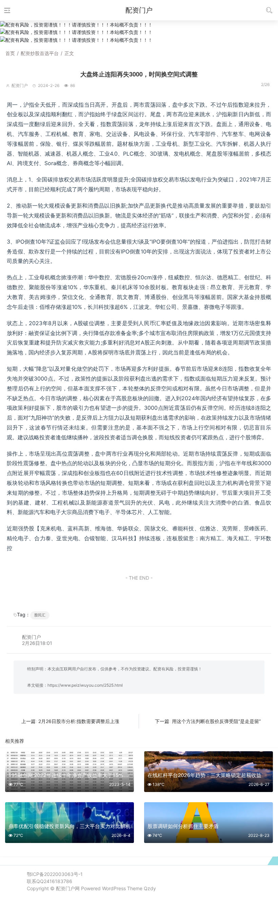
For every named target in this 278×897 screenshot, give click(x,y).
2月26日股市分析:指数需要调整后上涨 (78, 721)
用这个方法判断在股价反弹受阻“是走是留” (216, 721)
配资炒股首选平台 (40, 53)
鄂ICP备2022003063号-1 (55, 874)
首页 (10, 53)
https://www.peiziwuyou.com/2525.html (85, 685)
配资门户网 (68, 888)
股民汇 (39, 615)
